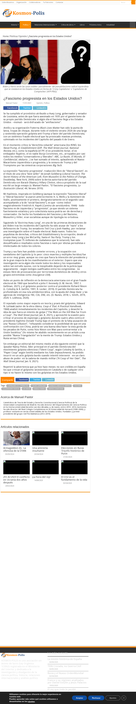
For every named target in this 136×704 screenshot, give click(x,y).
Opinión (23, 36)
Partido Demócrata (56, 389)
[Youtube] (117, 2)
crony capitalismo (39, 386)
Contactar (59, 2)
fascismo (77, 386)
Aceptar (79, 698)
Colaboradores (34, 2)
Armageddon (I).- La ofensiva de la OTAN (14, 449)
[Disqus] (45, 533)
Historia (14, 25)
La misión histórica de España (65, 659)
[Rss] (107, 2)
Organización (21, 2)
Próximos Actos (95, 25)
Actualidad (110, 25)
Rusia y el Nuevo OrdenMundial (66, 673)
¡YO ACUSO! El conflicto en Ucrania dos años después (16, 480)
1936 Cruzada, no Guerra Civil (64, 666)
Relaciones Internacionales (45, 25)
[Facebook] (110, 2)
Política (25, 25)
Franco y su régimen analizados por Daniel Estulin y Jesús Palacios (67, 681)
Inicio (4, 24)
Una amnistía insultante (40, 449)
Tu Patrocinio (48, 2)
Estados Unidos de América (60, 386)
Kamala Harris (39, 389)
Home (5, 36)
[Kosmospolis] (23, 12)
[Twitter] (112, 2)
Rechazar (96, 698)
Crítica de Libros (67, 25)
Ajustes (112, 698)
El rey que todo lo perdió (62, 689)
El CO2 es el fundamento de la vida (74, 478)
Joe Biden (26, 389)
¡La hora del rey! (41, 477)
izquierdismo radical (11, 389)
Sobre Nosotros (8, 2)
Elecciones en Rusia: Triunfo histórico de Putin (72, 451)
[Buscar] (133, 2)
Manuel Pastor (12, 103)
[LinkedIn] (115, 2)
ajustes (31, 701)
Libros (82, 25)
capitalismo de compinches (18, 386)
